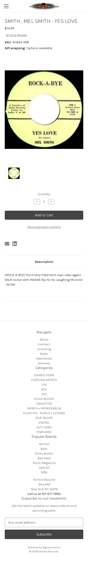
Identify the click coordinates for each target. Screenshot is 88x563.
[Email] (7, 243)
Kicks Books (44, 453)
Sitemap (44, 363)
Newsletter (44, 358)
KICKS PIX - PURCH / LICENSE (44, 413)
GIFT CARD (44, 427)
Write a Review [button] (16, 35)
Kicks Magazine (44, 463)
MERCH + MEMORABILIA (44, 408)
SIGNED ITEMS (44, 375)
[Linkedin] (14, 243)
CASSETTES (44, 404)
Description (44, 262)
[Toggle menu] (6, 6)
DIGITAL (44, 423)
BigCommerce (51, 547)
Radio (44, 354)
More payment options (44, 227)
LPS (44, 385)
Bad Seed (44, 458)
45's (44, 389)
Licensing (44, 349)
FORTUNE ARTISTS (44, 380)
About (44, 339)
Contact (44, 344)
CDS (44, 394)
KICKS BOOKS (44, 399)
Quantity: (44, 194)
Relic (44, 449)
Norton (44, 444)
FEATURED (44, 432)
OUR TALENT (44, 418)
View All (44, 468)
